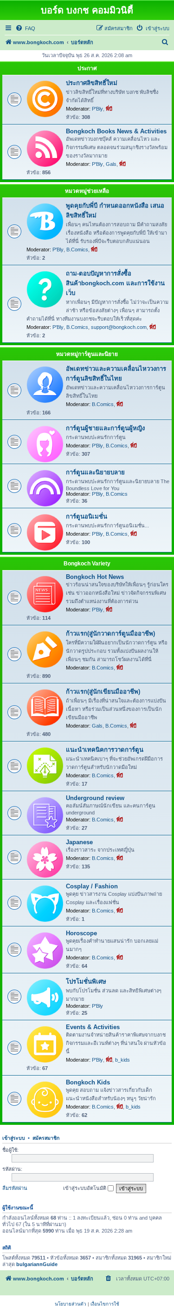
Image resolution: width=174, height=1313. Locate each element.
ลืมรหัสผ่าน (14, 1188)
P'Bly (97, 109)
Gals (111, 164)
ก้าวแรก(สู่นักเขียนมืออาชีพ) (103, 691)
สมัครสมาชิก (45, 1138)
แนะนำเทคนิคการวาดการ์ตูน (104, 749)
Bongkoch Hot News (95, 576)
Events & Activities (93, 1027)
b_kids (122, 1060)
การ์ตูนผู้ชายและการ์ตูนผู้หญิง (105, 428)
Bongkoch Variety (87, 563)
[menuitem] (25, 28)
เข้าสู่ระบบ (13, 1138)
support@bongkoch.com (119, 327)
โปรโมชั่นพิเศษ (86, 981)
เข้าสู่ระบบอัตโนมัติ (85, 1188)
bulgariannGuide (37, 1264)
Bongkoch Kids (88, 1082)
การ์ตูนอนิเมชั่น (86, 516)
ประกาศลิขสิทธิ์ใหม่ (91, 82)
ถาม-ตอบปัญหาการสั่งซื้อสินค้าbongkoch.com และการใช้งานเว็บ (115, 283)
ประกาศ (87, 68)
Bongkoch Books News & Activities (116, 131)
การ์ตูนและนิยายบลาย (95, 472)
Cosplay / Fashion (92, 886)
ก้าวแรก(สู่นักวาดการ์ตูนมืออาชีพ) (110, 633)
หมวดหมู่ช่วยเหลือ (87, 191)
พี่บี (109, 109)
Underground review (95, 797)
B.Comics (77, 249)
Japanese (79, 842)
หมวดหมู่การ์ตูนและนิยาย (87, 354)
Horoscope (81, 933)
